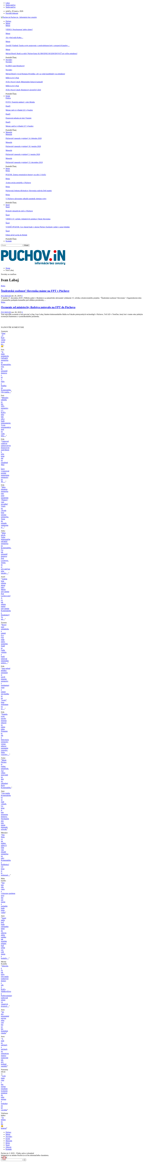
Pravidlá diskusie (12, 13)
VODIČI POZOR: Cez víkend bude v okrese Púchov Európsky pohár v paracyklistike (38, 227)
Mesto (8, 23)
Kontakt (9, 241)
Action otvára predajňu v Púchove (18, 183)
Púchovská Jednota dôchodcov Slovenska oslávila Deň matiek (29, 191)
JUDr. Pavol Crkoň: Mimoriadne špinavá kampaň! (24, 82)
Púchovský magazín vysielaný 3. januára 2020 (23, 154)
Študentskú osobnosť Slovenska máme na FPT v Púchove (35, 290)
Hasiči (8, 106)
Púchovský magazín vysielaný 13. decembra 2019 (24, 162)
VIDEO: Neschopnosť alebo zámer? (19, 30)
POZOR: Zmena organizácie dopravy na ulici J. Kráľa (26, 175)
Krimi (8, 96)
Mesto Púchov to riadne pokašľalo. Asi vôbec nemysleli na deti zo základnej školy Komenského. (6, 774)
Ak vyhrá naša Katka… (14, 38)
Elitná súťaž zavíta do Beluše (16, 235)
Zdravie (8, 1147)
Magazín (9, 132)
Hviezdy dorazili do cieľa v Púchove (19, 211)
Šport (8, 205)
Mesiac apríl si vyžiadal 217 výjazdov (20, 126)
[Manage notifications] (4, 1158)
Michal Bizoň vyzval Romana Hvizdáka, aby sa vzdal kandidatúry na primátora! (35, 74)
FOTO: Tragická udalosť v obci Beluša (20, 102)
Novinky (9, 60)
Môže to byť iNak (12, 78)
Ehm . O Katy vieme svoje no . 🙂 (3, 339)
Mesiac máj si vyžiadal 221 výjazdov (19, 110)
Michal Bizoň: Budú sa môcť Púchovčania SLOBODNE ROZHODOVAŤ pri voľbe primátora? (41, 54)
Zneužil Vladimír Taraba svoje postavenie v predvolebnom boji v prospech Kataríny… (38, 46)
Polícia (8, 98)
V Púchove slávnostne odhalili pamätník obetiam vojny (26, 199)
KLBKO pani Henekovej (15, 66)
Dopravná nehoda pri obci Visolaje (18, 118)
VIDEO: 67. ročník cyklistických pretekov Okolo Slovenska (28, 219)
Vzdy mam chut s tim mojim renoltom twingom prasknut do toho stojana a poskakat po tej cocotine (4, 1093)
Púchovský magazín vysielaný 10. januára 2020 (23, 146)
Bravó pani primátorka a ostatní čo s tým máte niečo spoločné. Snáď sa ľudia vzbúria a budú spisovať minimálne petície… (5, 644)
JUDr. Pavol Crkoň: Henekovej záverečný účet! (23, 90)
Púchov (8, 21)
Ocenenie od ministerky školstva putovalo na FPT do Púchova (38, 307)
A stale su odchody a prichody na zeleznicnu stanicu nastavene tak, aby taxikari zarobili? (5, 1052)
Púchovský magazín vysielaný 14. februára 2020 (24, 138)
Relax (8, 168)
